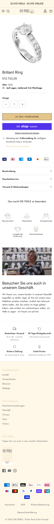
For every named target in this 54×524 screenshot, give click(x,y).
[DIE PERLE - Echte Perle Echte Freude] (27, 11)
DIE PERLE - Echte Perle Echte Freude (31, 519)
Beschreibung (8, 171)
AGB (23, 504)
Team (4, 419)
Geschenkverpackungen (13, 405)
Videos (5, 423)
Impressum (10, 504)
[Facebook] (4, 470)
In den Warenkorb (27, 116)
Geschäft (6, 410)
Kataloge (6, 388)
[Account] (44, 11)
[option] (27, 42)
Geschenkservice (10, 179)
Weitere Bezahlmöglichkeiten (27, 133)
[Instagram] (15, 470)
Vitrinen (6, 414)
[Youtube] (9, 470)
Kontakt (5, 374)
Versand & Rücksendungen (15, 187)
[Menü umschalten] (3, 11)
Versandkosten (9, 379)
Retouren (6, 383)
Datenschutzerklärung (27, 512)
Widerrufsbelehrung (40, 504)
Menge (5, 98)
